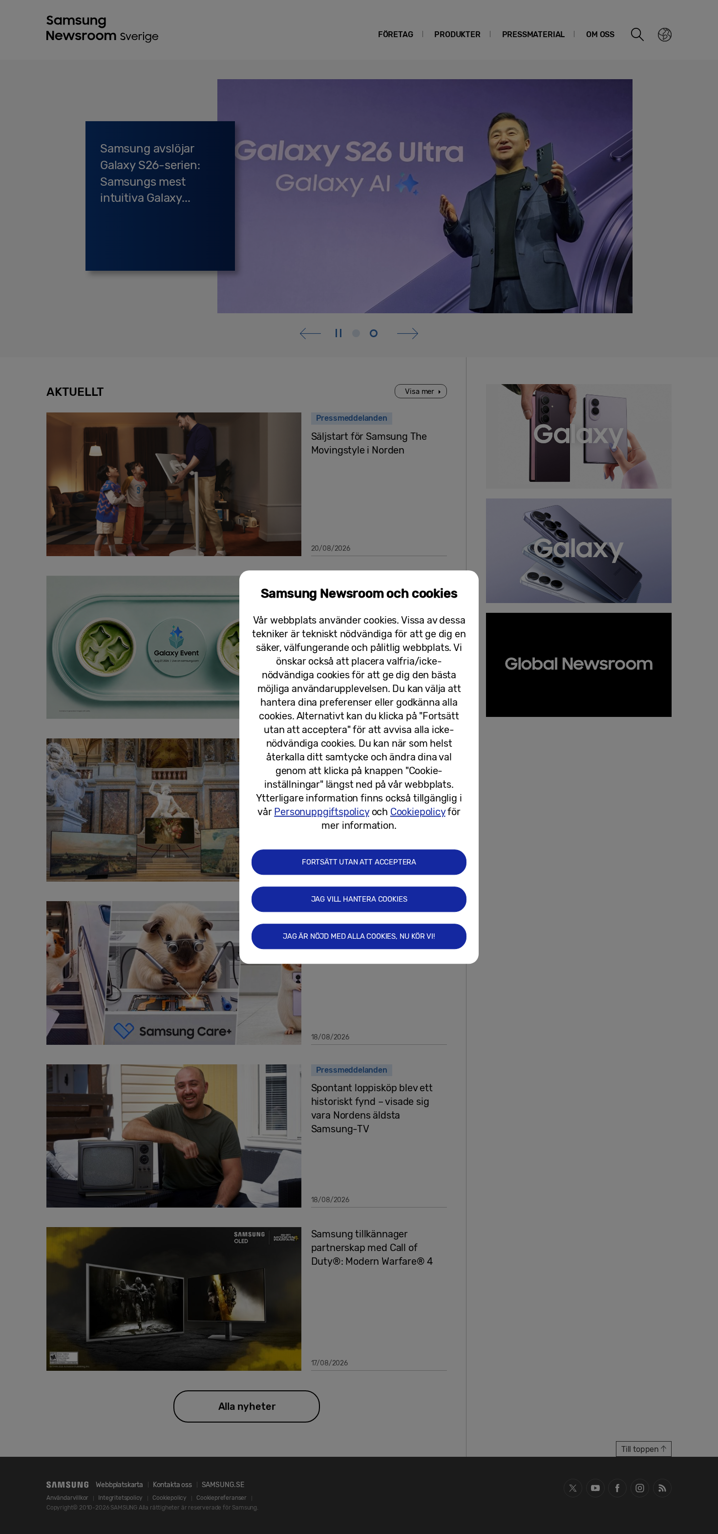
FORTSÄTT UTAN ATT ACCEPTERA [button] (359, 862)
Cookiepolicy (417, 812)
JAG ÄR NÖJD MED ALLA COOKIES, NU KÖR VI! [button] (359, 936)
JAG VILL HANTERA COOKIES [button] (359, 899)
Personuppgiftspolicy (321, 812)
